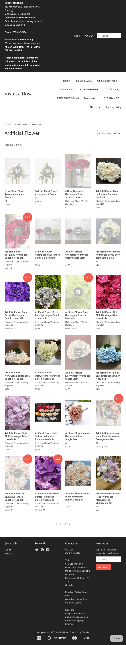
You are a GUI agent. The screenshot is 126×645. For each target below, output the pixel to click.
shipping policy (113, 107)
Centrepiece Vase (107, 80)
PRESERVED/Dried (68, 98)
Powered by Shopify (79, 632)
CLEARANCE (111, 98)
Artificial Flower (89, 89)
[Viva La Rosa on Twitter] (36, 550)
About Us (95, 107)
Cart (91, 35)
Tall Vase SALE (83, 80)
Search (8, 549)
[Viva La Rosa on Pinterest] (42, 550)
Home (66, 80)
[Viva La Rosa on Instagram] (47, 550)
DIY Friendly (112, 89)
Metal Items (66, 89)
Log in (77, 35)
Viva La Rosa (19, 94)
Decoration (90, 98)
